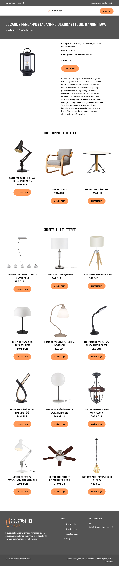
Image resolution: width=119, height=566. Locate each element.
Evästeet (90, 558)
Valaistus (12, 30)
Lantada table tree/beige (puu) (97, 274)
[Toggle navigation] (8, 11)
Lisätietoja (70, 68)
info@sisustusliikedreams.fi (101, 3)
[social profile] (23, 3)
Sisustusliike (71, 524)
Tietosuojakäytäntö (104, 558)
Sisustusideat (71, 529)
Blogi (68, 538)
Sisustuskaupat (72, 534)
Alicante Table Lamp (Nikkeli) (59, 274)
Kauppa (106, 11)
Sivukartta (108, 561)
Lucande (97, 43)
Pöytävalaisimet (26, 30)
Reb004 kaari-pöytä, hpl (96, 189)
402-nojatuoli (59, 189)
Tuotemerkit (86, 43)
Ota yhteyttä (78, 558)
